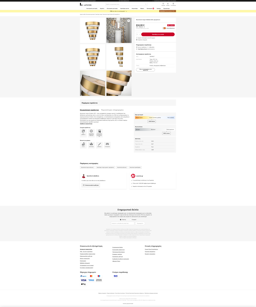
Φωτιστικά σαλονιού (121, 167)
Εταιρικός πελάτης (117, 254)
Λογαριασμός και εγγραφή (87, 265)
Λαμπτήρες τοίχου (98, 14)
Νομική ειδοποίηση (110, 293)
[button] (92, 56)
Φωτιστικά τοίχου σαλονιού (87, 167)
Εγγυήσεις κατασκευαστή (86, 267)
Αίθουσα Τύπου (116, 261)
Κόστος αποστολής (85, 258)
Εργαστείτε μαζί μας (117, 256)
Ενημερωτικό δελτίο (117, 247)
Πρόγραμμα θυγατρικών (118, 252)
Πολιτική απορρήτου (150, 251)
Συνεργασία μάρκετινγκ (118, 249)
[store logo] (85, 4)
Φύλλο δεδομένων (170, 28)
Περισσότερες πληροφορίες (112, 110)
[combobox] (126, 4)
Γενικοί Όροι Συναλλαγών (151, 249)
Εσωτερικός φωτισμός (90, 14)
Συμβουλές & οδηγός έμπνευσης (120, 259)
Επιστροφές (83, 261)
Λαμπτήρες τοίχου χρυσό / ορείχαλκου (105, 167)
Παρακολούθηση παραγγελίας (87, 254)
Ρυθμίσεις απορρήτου (102, 293)
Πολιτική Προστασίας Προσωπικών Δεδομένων (135, 293)
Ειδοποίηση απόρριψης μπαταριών (151, 293)
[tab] (89, 110)
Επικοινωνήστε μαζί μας (86, 256)
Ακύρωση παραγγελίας (86, 249)
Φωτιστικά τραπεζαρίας (135, 167)
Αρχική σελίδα (82, 14)
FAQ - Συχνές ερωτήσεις (86, 251)
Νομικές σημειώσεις (150, 254)
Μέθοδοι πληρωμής (85, 263)
